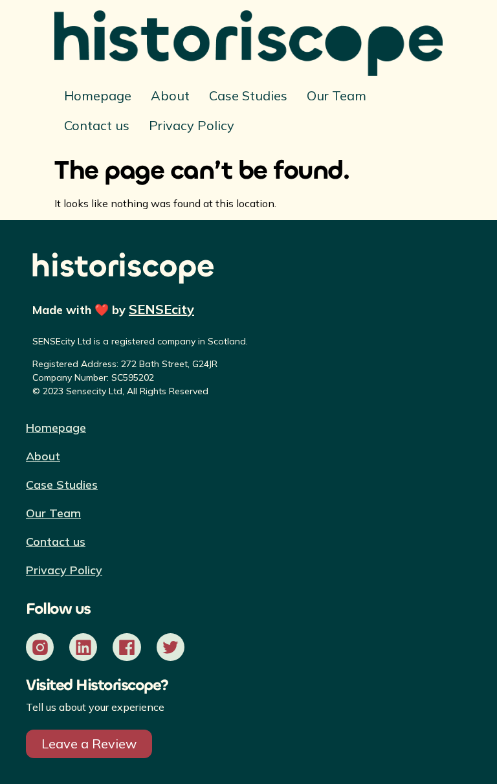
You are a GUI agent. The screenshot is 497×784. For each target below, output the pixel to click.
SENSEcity (161, 309)
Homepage (97, 95)
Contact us (96, 125)
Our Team (336, 95)
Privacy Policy (191, 125)
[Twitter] (170, 647)
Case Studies (248, 95)
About (170, 95)
